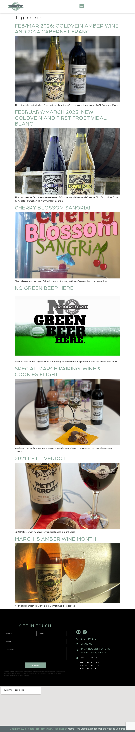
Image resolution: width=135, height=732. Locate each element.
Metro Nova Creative (78, 728)
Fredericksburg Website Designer (107, 728)
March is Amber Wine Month (55, 538)
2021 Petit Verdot (40, 458)
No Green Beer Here (44, 287)
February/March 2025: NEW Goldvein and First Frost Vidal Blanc (61, 117)
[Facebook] (78, 632)
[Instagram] (85, 632)
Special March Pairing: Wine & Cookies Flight (58, 371)
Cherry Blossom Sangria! (52, 207)
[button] (81, 6)
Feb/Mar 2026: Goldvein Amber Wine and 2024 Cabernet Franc (67, 28)
